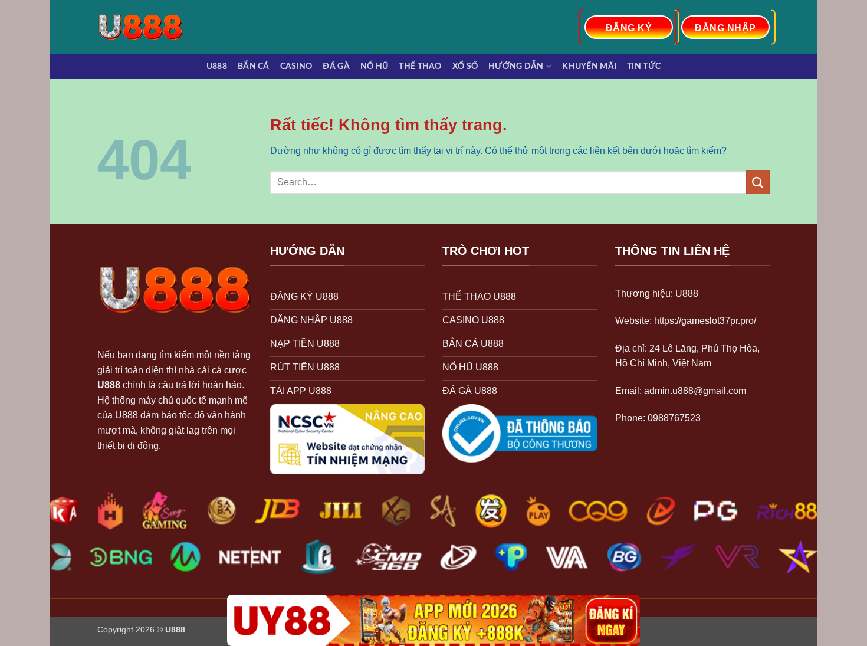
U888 (216, 66)
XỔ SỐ (465, 66)
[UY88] (433, 620)
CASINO (296, 66)
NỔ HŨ (374, 66)
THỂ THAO (420, 66)
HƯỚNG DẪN (516, 66)
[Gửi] (758, 182)
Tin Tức (644, 66)
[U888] (146, 27)
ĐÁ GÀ (336, 66)
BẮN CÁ (254, 66)
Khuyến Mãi (589, 66)
